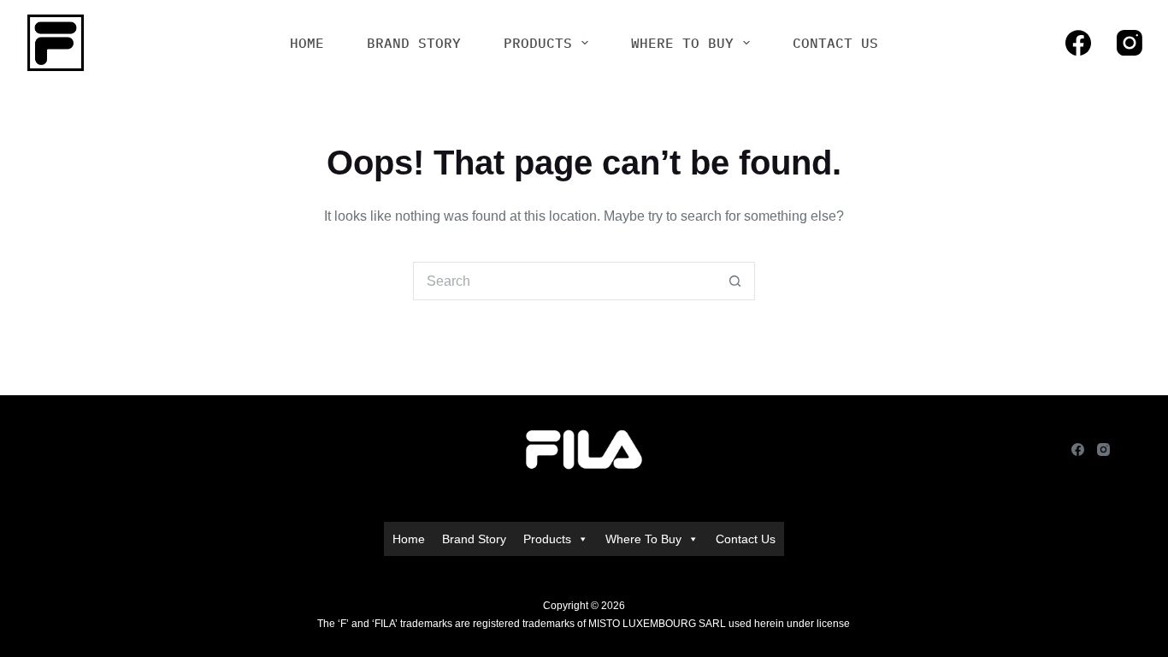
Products (538, 42)
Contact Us (835, 42)
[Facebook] (1078, 43)
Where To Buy (682, 42)
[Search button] (736, 281)
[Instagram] (1129, 43)
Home (307, 42)
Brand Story (414, 42)
